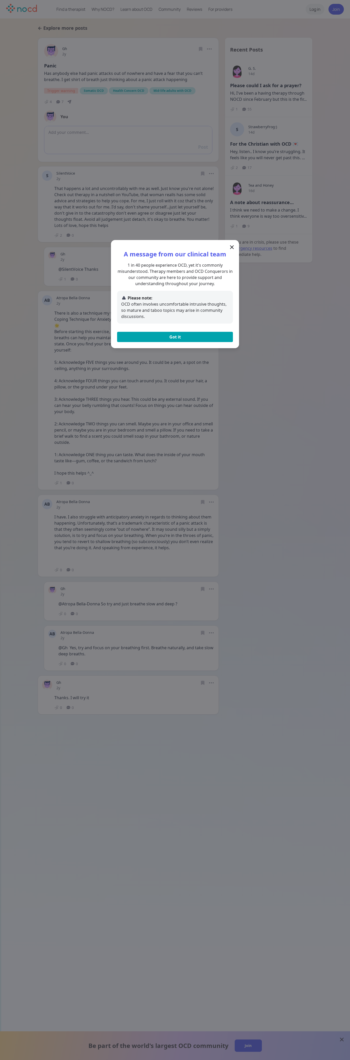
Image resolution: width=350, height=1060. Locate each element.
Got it (175, 337)
